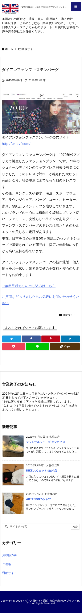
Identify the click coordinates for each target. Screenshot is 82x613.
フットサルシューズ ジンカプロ (45, 442)
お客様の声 (9, 555)
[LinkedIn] (70, 339)
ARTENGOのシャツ (38, 499)
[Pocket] (13, 346)
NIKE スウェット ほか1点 (41, 470)
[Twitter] (11, 339)
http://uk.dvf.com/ (16, 143)
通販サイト (29, 49)
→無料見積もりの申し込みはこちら (29, 286)
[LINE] (37, 346)
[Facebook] (31, 339)
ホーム (9, 49)
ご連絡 (6, 564)
